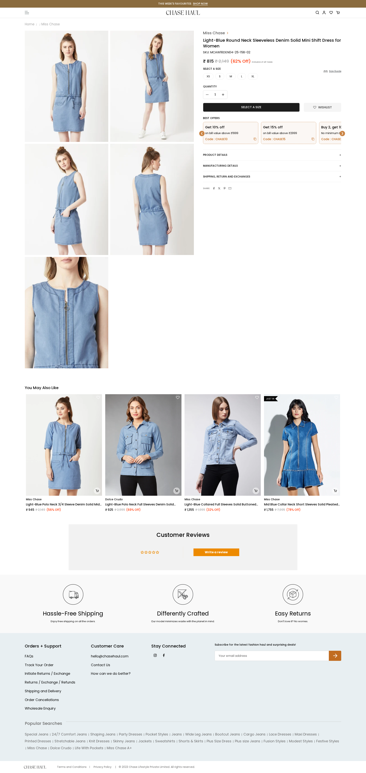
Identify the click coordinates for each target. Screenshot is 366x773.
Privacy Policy (103, 767)
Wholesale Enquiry (40, 708)
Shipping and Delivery (43, 691)
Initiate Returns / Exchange (47, 673)
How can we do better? (111, 673)
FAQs (29, 656)
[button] (322, 107)
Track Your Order (39, 665)
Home (30, 24)
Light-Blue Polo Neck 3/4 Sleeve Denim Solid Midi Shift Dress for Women (63, 504)
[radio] (208, 76)
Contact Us (100, 665)
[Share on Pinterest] (224, 188)
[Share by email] (229, 188)
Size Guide (335, 71)
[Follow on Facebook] (163, 655)
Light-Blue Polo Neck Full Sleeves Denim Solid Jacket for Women (139, 504)
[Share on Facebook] (213, 188)
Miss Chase (50, 24)
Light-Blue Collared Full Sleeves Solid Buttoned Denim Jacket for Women (220, 504)
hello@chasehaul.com (109, 656)
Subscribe (335, 653)
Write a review (216, 552)
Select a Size (212, 69)
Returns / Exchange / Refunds (50, 682)
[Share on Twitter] (219, 188)
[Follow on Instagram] (155, 655)
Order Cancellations (42, 699)
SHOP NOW (200, 4)
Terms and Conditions (72, 767)
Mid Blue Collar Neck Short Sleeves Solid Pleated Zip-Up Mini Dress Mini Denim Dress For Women (301, 504)
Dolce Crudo (114, 499)
